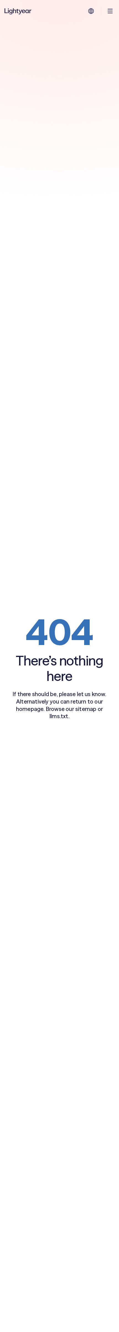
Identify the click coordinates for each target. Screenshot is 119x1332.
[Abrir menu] (110, 11)
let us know (91, 694)
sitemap (85, 708)
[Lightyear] (18, 11)
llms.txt (59, 716)
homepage (30, 708)
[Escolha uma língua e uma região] (91, 11)
